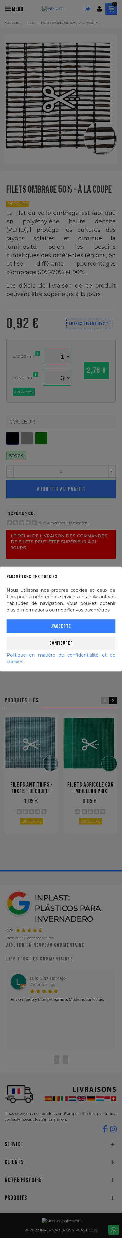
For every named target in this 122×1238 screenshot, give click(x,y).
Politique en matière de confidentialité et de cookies (61, 658)
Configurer (61, 643)
